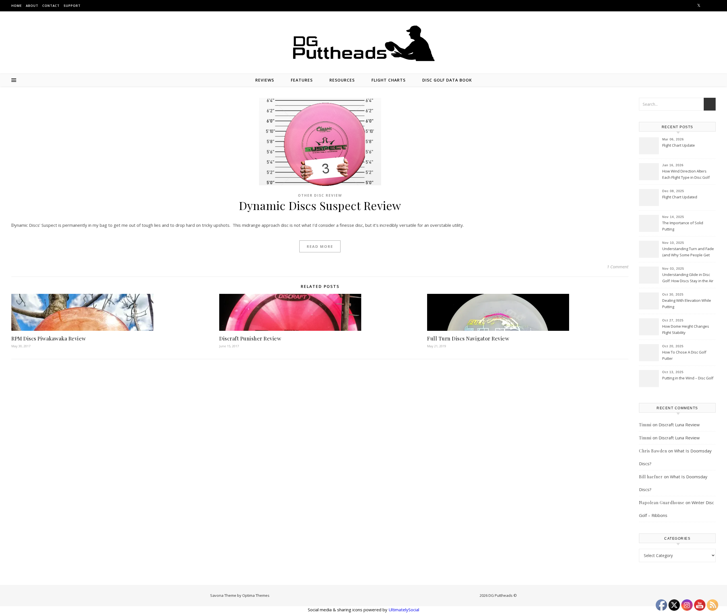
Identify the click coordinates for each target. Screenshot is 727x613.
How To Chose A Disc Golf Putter (684, 355)
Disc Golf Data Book (447, 80)
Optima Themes (256, 595)
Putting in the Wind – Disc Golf (687, 378)
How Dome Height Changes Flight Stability (685, 329)
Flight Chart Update (678, 145)
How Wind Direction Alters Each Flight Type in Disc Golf (686, 174)
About (32, 5)
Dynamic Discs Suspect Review (320, 205)
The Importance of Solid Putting (682, 226)
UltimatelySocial (403, 609)
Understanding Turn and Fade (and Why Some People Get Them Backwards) (688, 252)
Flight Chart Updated (679, 197)
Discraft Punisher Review (250, 338)
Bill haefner (651, 476)
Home (16, 5)
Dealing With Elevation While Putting (686, 303)
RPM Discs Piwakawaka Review (48, 338)
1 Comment (617, 266)
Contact (51, 5)
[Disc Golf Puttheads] (363, 43)
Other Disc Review (320, 195)
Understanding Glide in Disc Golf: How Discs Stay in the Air (687, 277)
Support (72, 5)
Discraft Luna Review (679, 424)
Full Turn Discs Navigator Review (468, 338)
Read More (320, 246)
